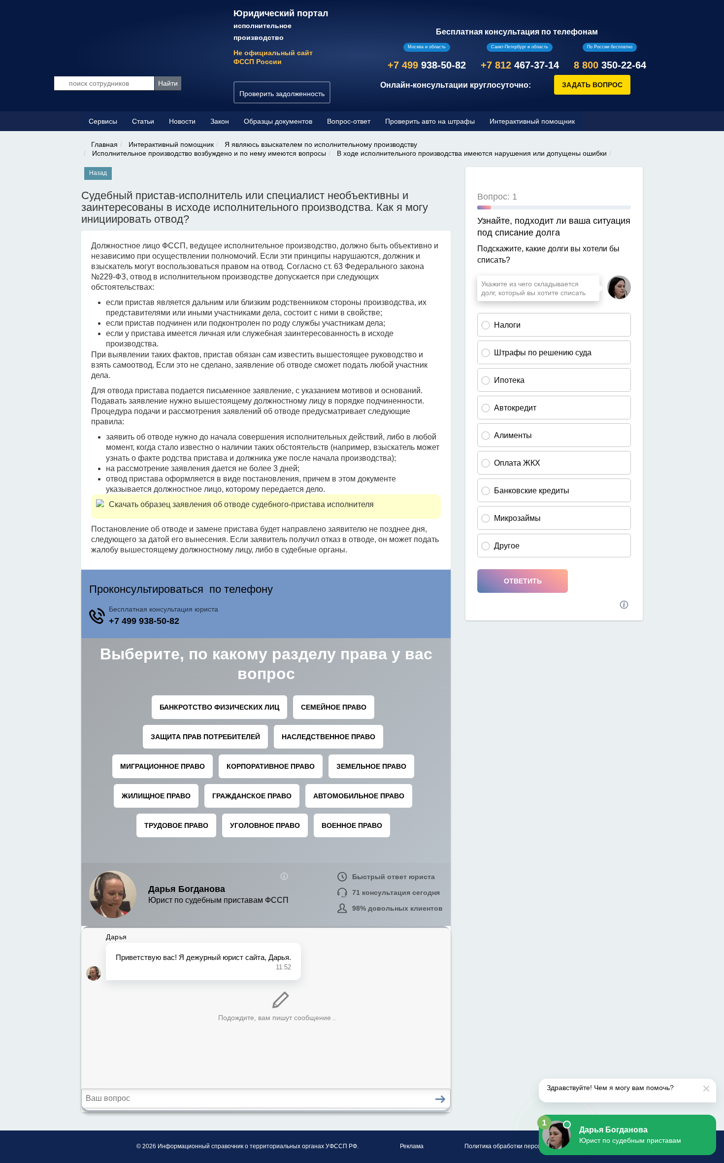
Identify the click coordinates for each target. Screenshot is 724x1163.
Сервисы (103, 121)
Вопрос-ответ (348, 121)
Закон (219, 121)
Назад (98, 173)
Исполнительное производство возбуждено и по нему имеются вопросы (209, 153)
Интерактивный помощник (532, 121)
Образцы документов (278, 121)
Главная (104, 144)
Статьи (143, 121)
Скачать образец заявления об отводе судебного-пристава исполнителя (241, 504)
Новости (182, 121)
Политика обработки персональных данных (526, 1146)
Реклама (412, 1146)
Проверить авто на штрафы (430, 121)
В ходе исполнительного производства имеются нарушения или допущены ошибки (472, 153)
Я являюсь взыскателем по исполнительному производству (321, 144)
